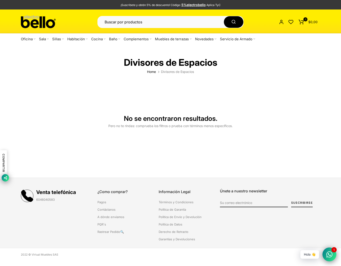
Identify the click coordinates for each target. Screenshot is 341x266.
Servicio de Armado (236, 39)
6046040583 (45, 199)
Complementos (136, 39)
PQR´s (101, 224)
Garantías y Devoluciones (177, 239)
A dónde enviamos (110, 217)
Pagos (101, 202)
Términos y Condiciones (176, 202)
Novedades (204, 39)
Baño (113, 39)
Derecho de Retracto (173, 232)
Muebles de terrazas (172, 39)
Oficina (27, 39)
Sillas (56, 39)
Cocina (97, 39)
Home (151, 72)
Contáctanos (106, 209)
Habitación (76, 39)
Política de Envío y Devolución (180, 217)
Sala (42, 39)
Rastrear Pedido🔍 (110, 232)
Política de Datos (170, 224)
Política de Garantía (172, 209)
